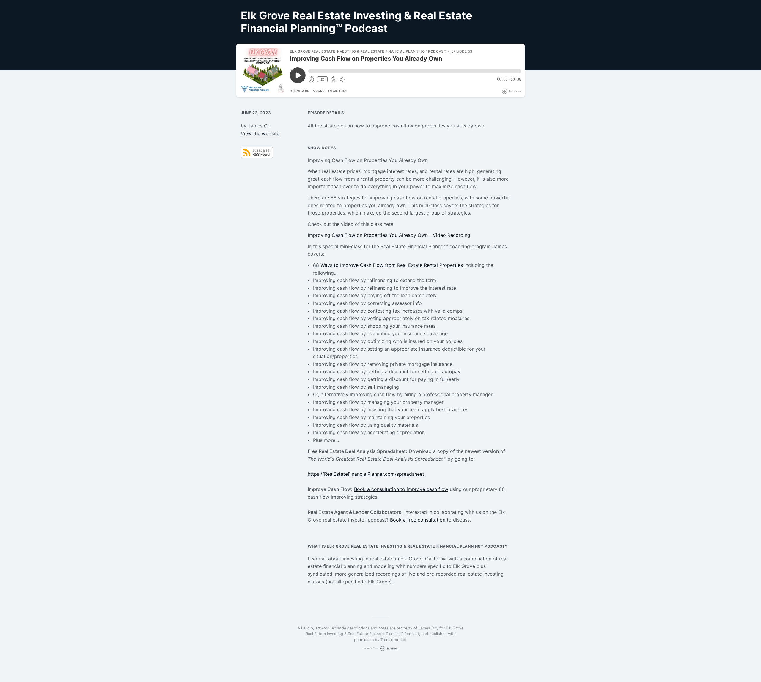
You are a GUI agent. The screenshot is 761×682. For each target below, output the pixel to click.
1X (322, 79)
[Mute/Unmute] (342, 79)
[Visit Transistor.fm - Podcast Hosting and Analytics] (511, 91)
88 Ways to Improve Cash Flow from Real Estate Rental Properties (388, 265)
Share (319, 91)
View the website (260, 133)
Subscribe (299, 91)
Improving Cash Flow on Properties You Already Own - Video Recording (389, 235)
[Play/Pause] (263, 70)
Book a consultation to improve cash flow (401, 489)
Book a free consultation (417, 520)
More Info (338, 91)
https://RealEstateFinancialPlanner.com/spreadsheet (366, 474)
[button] (414, 71)
